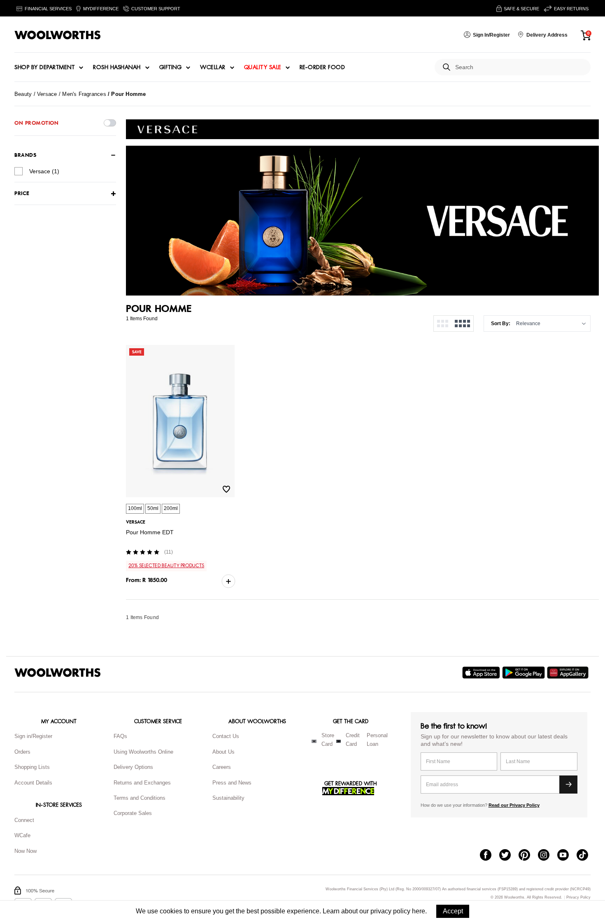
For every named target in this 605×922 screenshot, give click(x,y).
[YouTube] (567, 855)
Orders (22, 752)
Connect (24, 820)
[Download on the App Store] (482, 672)
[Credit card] (338, 741)
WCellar (213, 67)
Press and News (231, 783)
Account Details (33, 783)
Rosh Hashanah (117, 67)
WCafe (22, 835)
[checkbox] (18, 171)
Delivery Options (133, 767)
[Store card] (314, 741)
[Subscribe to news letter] (568, 784)
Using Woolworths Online (143, 752)
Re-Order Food (322, 67)
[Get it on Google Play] (524, 672)
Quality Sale (262, 67)
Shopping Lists (32, 767)
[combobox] (519, 67)
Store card (327, 739)
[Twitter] (509, 855)
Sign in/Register (33, 736)
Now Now (25, 851)
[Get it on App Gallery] (569, 672)
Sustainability (228, 798)
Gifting (170, 67)
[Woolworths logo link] (57, 35)
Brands (25, 155)
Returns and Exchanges (142, 783)
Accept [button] (453, 911)
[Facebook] (489, 855)
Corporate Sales (133, 813)
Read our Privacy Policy (514, 805)
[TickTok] (586, 855)
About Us (223, 752)
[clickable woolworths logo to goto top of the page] (57, 672)
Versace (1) (44, 171)
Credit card (353, 739)
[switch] (110, 122)
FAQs (120, 736)
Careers (221, 767)
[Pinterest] (528, 855)
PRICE (22, 194)
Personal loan (377, 739)
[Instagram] (547, 855)
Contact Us (225, 736)
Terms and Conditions (139, 798)
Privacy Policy (578, 897)
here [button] (418, 911)
